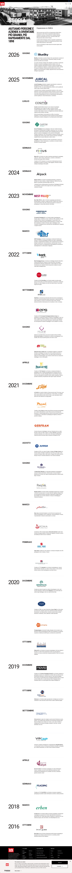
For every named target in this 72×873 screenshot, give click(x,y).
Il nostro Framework (40, 850)
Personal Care (60, 853)
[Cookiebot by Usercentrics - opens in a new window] (7, 871)
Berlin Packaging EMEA (24, 852)
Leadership (31, 857)
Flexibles (52, 857)
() (69, 1)
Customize (59, 866)
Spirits (59, 855)
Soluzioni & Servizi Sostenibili (42, 857)
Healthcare (60, 850)
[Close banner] (70, 861)
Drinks (52, 855)
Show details (17, 870)
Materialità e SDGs (40, 853)
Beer (51, 853)
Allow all (59, 862)
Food (51, 859)
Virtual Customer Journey (30, 854)
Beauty (52, 850)
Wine (58, 857)
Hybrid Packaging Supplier (24, 857)
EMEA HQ (30, 850)
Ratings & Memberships (41, 855)
